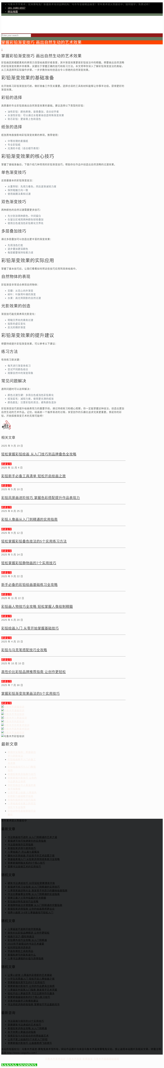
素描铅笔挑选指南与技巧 (22, 774)
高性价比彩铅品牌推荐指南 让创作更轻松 (33, 672)
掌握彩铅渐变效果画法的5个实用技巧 (30, 693)
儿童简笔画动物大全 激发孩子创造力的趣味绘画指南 (37, 890)
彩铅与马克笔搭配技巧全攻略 (24, 650)
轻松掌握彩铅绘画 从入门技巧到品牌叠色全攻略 (38, 454)
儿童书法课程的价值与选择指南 (26, 958)
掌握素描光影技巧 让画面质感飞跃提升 (30, 1043)
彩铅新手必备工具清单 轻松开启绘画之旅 (33, 476)
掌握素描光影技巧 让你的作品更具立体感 (31, 986)
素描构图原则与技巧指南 (22, 799)
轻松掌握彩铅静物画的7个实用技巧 (28, 563)
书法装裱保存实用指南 (20, 844)
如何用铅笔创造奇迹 (19, 947)
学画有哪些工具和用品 (20, 951)
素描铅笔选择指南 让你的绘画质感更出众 (31, 908)
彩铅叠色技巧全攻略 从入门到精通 (27, 940)
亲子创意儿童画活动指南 (22, 1032)
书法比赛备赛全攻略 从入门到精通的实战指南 (34, 894)
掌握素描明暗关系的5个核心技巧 (26, 863)
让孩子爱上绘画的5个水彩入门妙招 (28, 1039)
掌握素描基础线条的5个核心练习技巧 (29, 997)
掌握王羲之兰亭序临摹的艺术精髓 (27, 897)
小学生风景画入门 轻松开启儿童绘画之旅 (31, 978)
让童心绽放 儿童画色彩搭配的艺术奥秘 (30, 975)
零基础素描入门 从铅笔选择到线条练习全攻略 (34, 859)
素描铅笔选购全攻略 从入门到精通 (27, 1028)
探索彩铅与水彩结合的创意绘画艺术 (28, 1035)
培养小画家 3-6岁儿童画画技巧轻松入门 (30, 912)
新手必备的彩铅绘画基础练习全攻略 (29, 584)
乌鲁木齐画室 (74, 1058)
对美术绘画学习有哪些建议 (23, 1000)
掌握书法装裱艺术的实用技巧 (24, 866)
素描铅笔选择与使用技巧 (22, 848)
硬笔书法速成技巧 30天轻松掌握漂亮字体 (31, 883)
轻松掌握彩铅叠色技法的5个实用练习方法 (34, 541)
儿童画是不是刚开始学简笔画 (24, 929)
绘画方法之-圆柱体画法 (21, 936)
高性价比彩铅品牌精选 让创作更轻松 (28, 932)
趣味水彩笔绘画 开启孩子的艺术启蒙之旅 (31, 855)
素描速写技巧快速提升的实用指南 (27, 840)
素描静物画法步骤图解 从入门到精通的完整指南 (35, 905)
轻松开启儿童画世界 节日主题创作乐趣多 (31, 993)
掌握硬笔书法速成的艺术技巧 (24, 1024)
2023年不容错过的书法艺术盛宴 (26, 943)
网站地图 (13, 11)
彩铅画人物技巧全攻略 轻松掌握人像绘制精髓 (37, 606)
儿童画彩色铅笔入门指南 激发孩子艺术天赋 (32, 989)
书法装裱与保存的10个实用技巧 (26, 1021)
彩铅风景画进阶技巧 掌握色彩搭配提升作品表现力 (40, 497)
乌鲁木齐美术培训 (55, 1058)
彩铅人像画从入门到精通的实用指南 (29, 519)
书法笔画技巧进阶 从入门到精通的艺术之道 (32, 837)
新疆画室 (87, 1058)
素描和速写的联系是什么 (22, 954)
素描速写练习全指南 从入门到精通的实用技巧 (34, 886)
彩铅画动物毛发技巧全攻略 (23, 901)
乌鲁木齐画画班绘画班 (106, 1058)
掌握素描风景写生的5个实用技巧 (26, 982)
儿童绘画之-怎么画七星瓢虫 (23, 852)
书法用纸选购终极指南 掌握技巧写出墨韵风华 (34, 1004)
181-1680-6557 (16, 8)
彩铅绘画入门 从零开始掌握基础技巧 (30, 628)
